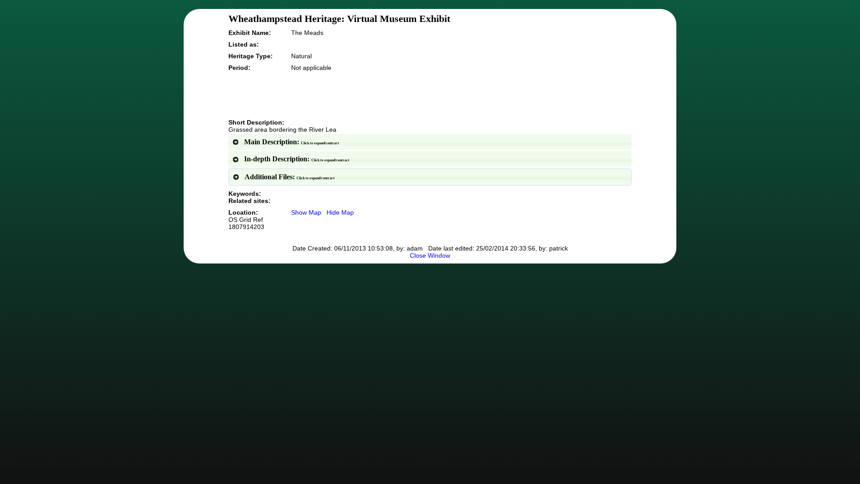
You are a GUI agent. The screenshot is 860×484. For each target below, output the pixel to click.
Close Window (430, 255)
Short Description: (256, 122)
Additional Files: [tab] (290, 177)
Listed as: (243, 44)
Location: (246, 219)
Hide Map (340, 212)
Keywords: (244, 193)
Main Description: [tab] (291, 142)
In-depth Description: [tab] (296, 159)
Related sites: (249, 200)
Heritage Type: (250, 56)
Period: (239, 67)
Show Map (306, 212)
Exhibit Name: (249, 32)
